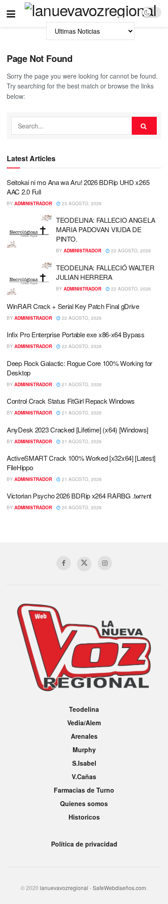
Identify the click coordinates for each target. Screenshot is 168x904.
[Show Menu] (11, 13)
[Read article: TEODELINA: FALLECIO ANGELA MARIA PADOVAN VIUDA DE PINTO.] (29, 231)
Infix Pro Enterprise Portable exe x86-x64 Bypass (76, 334)
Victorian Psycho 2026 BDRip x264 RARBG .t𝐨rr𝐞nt (79, 495)
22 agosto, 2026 (130, 250)
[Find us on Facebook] (63, 563)
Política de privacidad (84, 843)
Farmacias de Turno (84, 789)
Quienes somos (84, 803)
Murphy (84, 749)
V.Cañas (84, 776)
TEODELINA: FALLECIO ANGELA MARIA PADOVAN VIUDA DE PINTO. (105, 229)
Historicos (84, 816)
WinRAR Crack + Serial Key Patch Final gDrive (73, 306)
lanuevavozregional (64, 887)
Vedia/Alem (84, 722)
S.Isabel (84, 762)
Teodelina (84, 709)
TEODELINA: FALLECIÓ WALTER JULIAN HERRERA (105, 272)
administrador (33, 203)
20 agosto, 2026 (81, 507)
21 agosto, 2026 (81, 384)
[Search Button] (144, 126)
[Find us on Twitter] (84, 564)
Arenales (84, 736)
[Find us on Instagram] (105, 563)
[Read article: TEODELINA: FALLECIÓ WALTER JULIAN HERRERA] (29, 279)
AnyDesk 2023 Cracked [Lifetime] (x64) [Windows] (77, 429)
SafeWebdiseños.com (119, 887)
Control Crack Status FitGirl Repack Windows (71, 401)
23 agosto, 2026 (81, 203)
